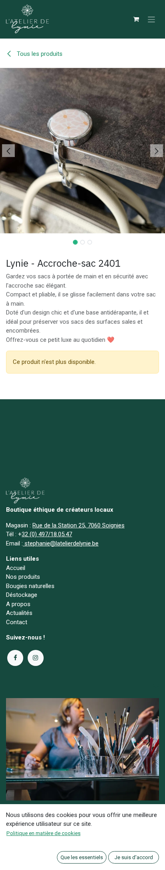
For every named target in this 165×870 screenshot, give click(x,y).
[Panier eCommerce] (136, 19)
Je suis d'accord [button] (134, 857)
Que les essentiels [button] (81, 857)
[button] (8, 150)
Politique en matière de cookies (43, 833)
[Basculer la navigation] (151, 19)
